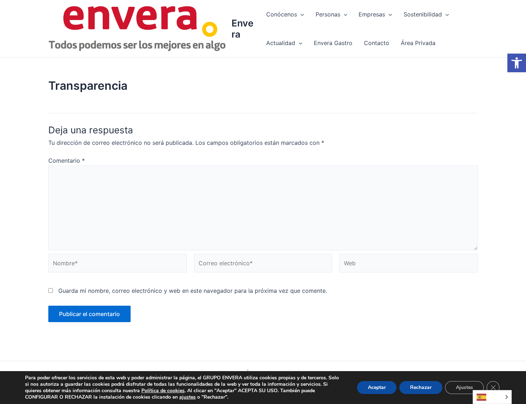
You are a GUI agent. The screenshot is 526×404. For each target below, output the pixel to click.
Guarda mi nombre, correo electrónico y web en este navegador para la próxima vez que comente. (192, 290)
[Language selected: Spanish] (492, 397)
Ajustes (464, 387)
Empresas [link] (372, 14)
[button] (300, 14)
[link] (516, 63)
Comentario (66, 160)
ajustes (187, 397)
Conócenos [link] (281, 14)
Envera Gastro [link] (333, 42)
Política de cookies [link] (163, 390)
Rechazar (421, 387)
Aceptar (377, 387)
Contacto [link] (376, 42)
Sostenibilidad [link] (423, 14)
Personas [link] (328, 14)
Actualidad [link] (280, 42)
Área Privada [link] (418, 42)
